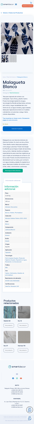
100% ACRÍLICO (10, 230)
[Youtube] (21, 378)
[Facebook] (13, 378)
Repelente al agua (21, 260)
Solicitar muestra (17, 128)
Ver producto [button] (8, 325)
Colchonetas (13, 273)
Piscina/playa (18, 212)
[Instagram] (17, 378)
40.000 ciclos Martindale (12, 280)
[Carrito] (31, 3)
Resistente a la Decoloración (13, 262)
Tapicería (8, 252)
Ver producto (23, 350)
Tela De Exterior (11, 77)
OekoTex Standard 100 (12, 286)
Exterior (7, 235)
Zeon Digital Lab (21, 420)
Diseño (7, 241)
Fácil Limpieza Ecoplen (11, 258)
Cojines (7, 273)
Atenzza (7, 207)
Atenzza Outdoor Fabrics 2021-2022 (16, 218)
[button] (16, 4)
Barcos (7, 212)
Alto (6, 267)
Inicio (4, 77)
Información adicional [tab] (12, 180)
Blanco (7, 224)
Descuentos (14, 207)
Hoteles (12, 212)
